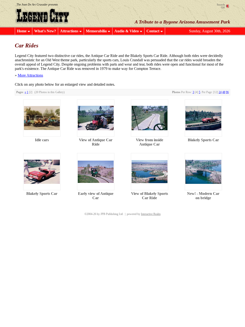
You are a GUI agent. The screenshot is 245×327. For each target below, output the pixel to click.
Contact (152, 31)
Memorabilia (96, 31)
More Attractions (30, 75)
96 (227, 92)
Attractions (69, 31)
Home (22, 31)
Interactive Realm (151, 214)
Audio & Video (126, 31)
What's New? (45, 31)
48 (223, 92)
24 (220, 92)
